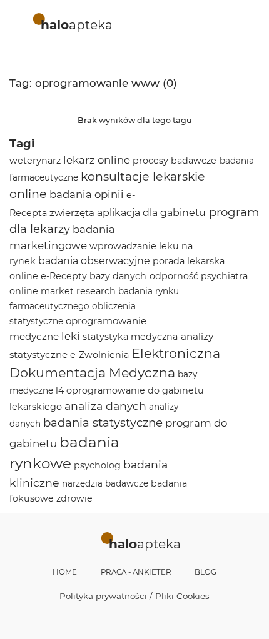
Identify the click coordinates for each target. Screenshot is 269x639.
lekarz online (96, 160)
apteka (77, 24)
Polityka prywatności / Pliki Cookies (134, 596)
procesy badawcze (174, 160)
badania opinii (86, 194)
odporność (174, 276)
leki (70, 336)
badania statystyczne (103, 422)
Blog (205, 572)
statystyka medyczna (130, 336)
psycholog (97, 465)
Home (65, 572)
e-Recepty (64, 276)
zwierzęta (71, 213)
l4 (60, 390)
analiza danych (105, 405)
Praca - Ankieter (136, 572)
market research (78, 291)
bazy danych (117, 276)
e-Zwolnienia (99, 354)
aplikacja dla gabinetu (151, 213)
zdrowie (74, 498)
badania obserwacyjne (94, 261)
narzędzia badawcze (105, 483)
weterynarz (35, 160)
